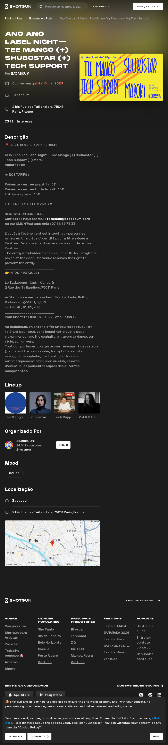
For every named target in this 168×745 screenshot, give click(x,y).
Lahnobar (78, 636)
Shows (10, 668)
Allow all (16, 736)
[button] (63, 445)
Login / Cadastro (148, 6)
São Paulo (46, 629)
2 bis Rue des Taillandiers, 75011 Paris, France (48, 512)
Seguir (63, 445)
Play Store (53, 695)
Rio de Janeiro (49, 636)
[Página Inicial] (18, 6)
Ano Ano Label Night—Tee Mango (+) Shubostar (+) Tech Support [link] (104, 18)
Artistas (11, 662)
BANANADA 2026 (116, 632)
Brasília (43, 649)
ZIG (73, 642)
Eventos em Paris (40, 18)
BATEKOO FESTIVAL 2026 (123, 646)
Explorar (100, 6)
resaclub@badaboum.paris (68, 219)
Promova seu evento (141, 600)
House (14, 473)
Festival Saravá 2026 (121, 639)
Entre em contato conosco (144, 642)
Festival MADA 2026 (119, 626)
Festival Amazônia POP (122, 652)
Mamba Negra (82, 655)
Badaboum (21, 500)
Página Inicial (13, 18)
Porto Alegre (48, 655)
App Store (22, 695)
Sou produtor (15, 626)
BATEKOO (78, 649)
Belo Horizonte (49, 642)
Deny (156, 736)
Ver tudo (45, 662)
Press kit (12, 644)
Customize (38, 736)
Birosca (77, 629)
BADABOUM (20, 73)
